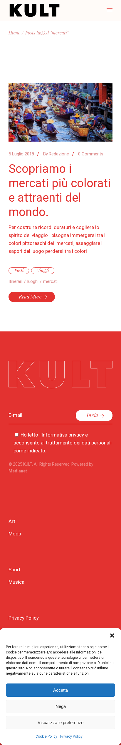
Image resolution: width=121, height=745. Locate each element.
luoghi (32, 281)
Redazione (56, 154)
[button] (112, 635)
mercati (50, 281)
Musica (16, 582)
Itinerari (15, 281)
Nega (61, 706)
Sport (15, 570)
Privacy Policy (71, 736)
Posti (19, 270)
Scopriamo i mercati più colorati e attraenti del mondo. (60, 190)
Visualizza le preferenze (60, 722)
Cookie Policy (46, 736)
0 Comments (90, 154)
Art (12, 521)
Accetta (60, 690)
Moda (15, 534)
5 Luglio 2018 (21, 154)
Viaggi (43, 270)
